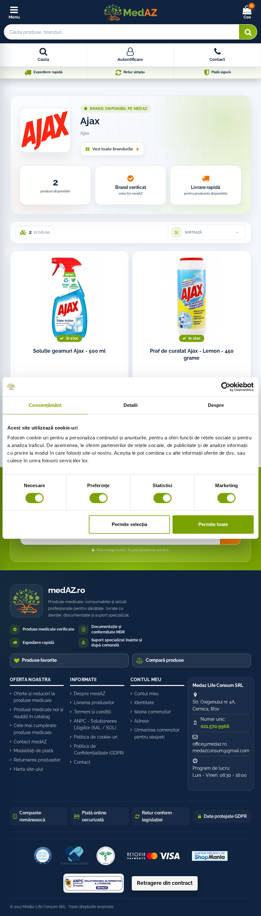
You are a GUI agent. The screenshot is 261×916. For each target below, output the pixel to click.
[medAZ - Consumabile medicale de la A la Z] (130, 12)
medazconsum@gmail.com (221, 750)
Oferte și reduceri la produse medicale (34, 697)
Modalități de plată (33, 750)
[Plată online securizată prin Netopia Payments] (153, 855)
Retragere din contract (165, 883)
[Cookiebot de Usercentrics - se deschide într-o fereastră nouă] (226, 387)
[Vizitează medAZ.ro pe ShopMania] (210, 855)
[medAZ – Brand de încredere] (74, 855)
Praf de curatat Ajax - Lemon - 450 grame (192, 354)
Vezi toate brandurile (112, 149)
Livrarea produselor (94, 702)
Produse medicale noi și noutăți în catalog (38, 713)
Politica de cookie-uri (95, 736)
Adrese (141, 721)
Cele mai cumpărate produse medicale (35, 729)
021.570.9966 (215, 726)
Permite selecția (129, 524)
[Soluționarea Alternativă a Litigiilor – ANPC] (93, 883)
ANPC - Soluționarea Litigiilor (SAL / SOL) (95, 724)
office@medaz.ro (210, 744)
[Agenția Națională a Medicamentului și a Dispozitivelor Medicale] (105, 855)
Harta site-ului (28, 769)
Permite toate (213, 524)
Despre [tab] (216, 405)
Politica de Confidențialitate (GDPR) (99, 750)
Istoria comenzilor (152, 711)
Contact (82, 762)
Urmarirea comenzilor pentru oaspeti (157, 733)
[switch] (98, 498)
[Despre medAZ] (42, 855)
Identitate (144, 702)
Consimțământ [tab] (45, 405)
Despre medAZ (89, 693)
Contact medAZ (30, 741)
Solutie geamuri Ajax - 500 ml (69, 351)
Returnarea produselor (37, 759)
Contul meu (146, 693)
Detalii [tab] (130, 405)
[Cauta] (248, 32)
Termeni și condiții (92, 711)
